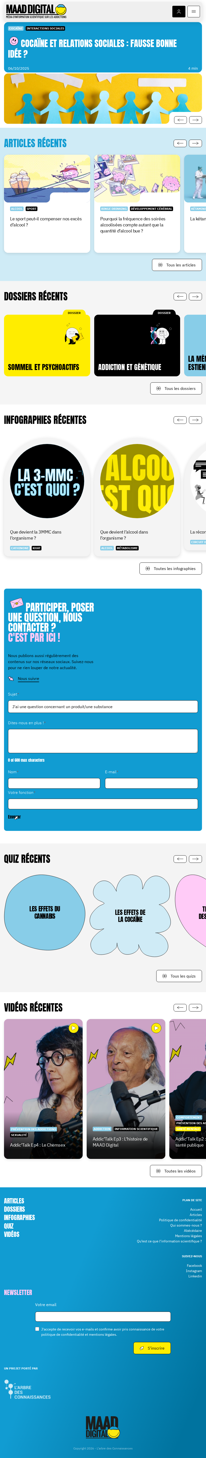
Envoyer (14, 817)
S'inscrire (156, 1347)
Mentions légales (188, 1236)
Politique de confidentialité (180, 1220)
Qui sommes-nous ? (186, 1225)
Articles (14, 1200)
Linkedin (195, 1276)
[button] (180, 120)
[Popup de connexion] (178, 11)
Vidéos (11, 1234)
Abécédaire (193, 1230)
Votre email (45, 1304)
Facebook (194, 1265)
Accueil (196, 1209)
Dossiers (14, 1209)
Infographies (19, 1217)
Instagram (194, 1271)
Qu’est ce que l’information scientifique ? (169, 1241)
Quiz (9, 1225)
